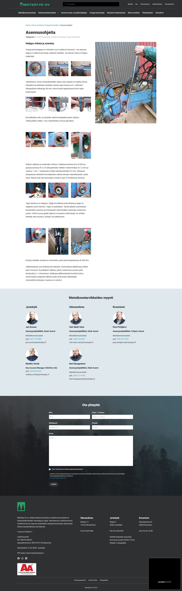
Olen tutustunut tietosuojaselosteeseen (68, 469)
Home (28, 25)
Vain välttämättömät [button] (159, 585)
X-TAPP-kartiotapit (42, 37)
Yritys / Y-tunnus (98, 412)
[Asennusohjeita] (125, 83)
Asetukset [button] (167, 582)
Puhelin (95, 423)
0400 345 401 (79, 339)
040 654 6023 (35, 371)
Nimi (50, 412)
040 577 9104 (79, 376)
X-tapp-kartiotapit (51, 25)
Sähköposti (53, 423)
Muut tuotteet (37, 25)
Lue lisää (161, 582)
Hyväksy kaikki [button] (172, 585)
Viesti (51, 434)
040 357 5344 (122, 339)
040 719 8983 (35, 339)
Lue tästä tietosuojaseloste (58, 478)
